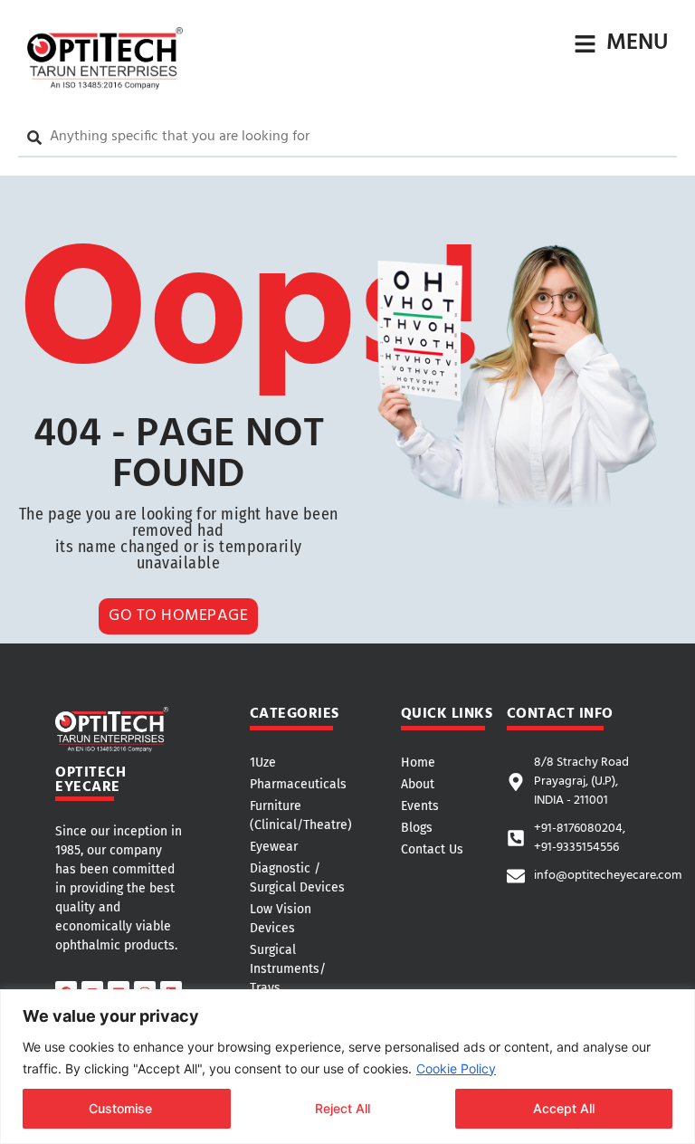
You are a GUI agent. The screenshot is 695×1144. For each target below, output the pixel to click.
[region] (347, 1066)
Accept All (564, 1108)
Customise (120, 1108)
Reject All (342, 1108)
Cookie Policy (456, 1068)
